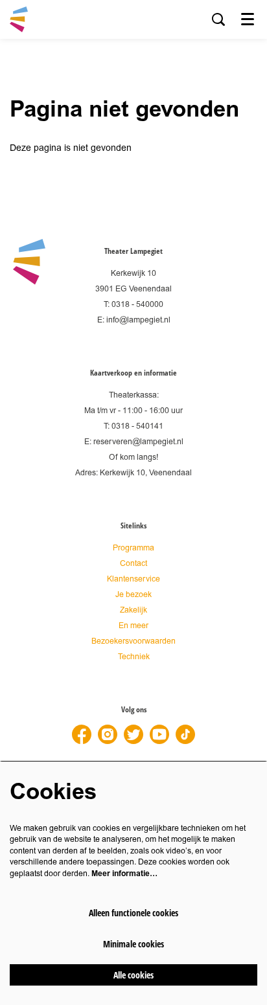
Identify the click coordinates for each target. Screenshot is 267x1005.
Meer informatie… (124, 873)
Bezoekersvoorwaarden (133, 641)
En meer (133, 626)
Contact (133, 564)
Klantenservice (133, 579)
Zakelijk (133, 610)
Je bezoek (133, 595)
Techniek (134, 657)
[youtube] (159, 734)
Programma (133, 548)
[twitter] (133, 734)
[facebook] (81, 734)
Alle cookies (133, 975)
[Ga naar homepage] (19, 19)
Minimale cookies (133, 944)
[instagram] (107, 734)
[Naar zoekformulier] (218, 19)
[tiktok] (185, 734)
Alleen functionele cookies (133, 913)
